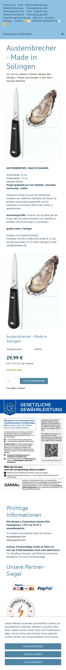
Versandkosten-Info (37, 8)
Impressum (9, 4)
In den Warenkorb (34, 380)
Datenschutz (40, 11)
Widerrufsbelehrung (36, 4)
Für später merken (15, 388)
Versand (29, 363)
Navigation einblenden (17, 34)
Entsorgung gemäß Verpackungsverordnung (25, 16)
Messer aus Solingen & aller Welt (35, 77)
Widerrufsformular (13, 8)
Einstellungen (33, 654)
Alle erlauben (33, 662)
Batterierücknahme (13, 14)
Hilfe (29, 11)
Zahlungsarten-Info (13, 11)
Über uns (38, 17)
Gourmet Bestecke (15, 80)
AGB (20, 4)
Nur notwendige (33, 646)
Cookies (18, 20)
